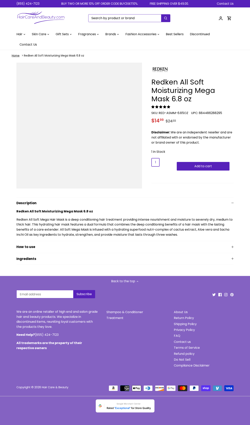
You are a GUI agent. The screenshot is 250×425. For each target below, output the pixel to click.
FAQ (177, 335)
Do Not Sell (182, 359)
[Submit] (165, 18)
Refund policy (184, 353)
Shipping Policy (185, 324)
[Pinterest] (232, 294)
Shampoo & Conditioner (124, 312)
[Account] (220, 18)
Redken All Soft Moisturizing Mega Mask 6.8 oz (54, 56)
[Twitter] (214, 294)
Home (16, 56)
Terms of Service (187, 347)
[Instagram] (226, 294)
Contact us (182, 342)
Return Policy (184, 318)
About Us (181, 312)
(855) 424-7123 (27, 4)
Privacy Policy (184, 330)
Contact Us (225, 4)
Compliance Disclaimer (192, 365)
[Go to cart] (229, 18)
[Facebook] (220, 294)
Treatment (114, 318)
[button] (161, 107)
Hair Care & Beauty (55, 387)
